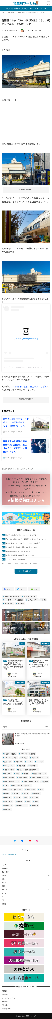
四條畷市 (33, 766)
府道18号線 (31, 789)
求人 (3, 897)
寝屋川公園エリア (39, 773)
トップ (4, 865)
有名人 (25, 793)
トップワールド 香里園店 (13, 600)
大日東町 (7, 773)
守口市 (25, 773)
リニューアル (32, 600)
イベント (5, 890)
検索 (46, 727)
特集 (3, 879)
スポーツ (18, 762)
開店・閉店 (38, 30)
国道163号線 (9, 769)
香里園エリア (22, 805)
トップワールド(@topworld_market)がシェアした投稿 (27, 367)
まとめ (4, 882)
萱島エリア (8, 801)
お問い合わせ (6, 1009)
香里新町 (7, 809)
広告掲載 (5, 1005)
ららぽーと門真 (10, 754)
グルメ (4, 875)
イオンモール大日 (10, 758)
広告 (3, 900)
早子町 (16, 793)
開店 (36, 801)
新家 (41, 789)
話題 (3, 886)
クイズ (4, 893)
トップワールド (29, 596)
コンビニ (35, 758)
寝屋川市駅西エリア (31, 781)
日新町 (6, 793)
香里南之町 (8, 603)
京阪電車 (22, 766)
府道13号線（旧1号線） (13, 789)
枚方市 (17, 797)
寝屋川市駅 (23, 777)
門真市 (19, 801)
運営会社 (5, 1001)
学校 (17, 773)
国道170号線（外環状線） (27, 769)
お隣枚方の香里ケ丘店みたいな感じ (29, 386)
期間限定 (36, 793)
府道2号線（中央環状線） (21, 785)
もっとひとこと (26, 571)
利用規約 (5, 994)
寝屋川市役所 (9, 777)
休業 (44, 600)
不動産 (4, 904)
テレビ (29, 762)
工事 (5, 785)
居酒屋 (45, 781)
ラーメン (39, 762)
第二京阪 (34, 797)
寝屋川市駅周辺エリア (40, 777)
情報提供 (5, 868)
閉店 (28, 801)
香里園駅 (20, 603)
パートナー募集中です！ (10, 854)
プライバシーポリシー (9, 998)
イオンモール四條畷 (27, 754)
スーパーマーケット (11, 596)
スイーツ (7, 762)
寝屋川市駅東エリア (11, 781)
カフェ (24, 758)
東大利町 (7, 797)
